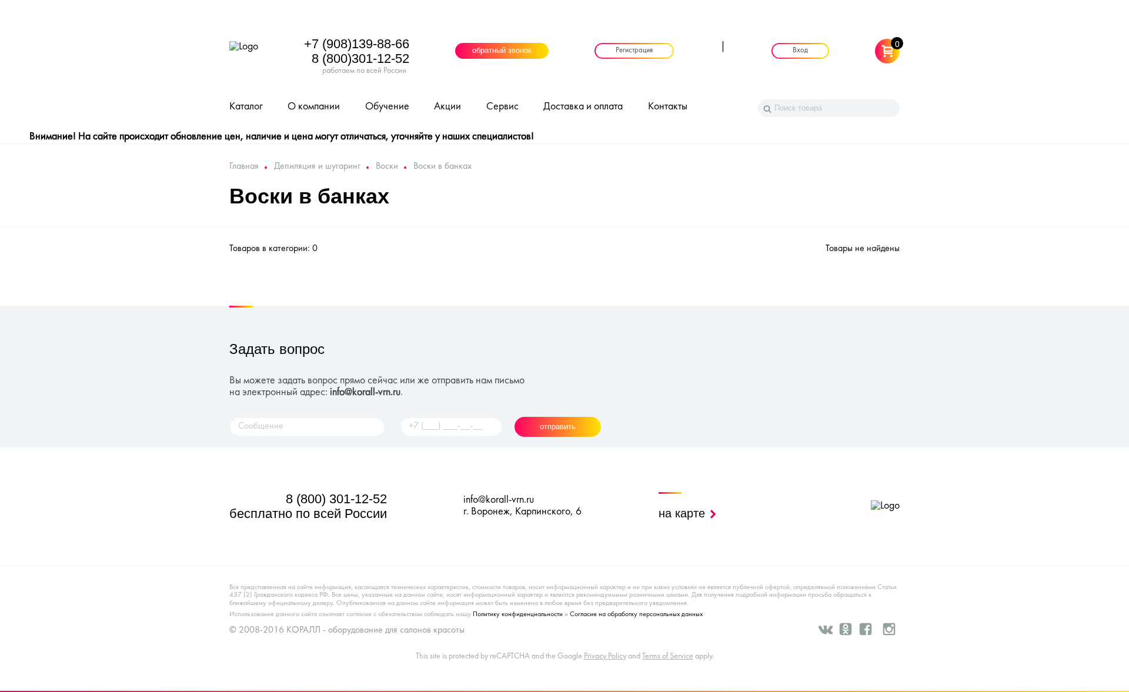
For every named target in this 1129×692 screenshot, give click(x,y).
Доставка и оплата (583, 107)
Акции (447, 107)
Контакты (667, 107)
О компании (314, 107)
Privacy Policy (605, 656)
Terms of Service (667, 656)
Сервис (502, 107)
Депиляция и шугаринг (317, 166)
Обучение (387, 107)
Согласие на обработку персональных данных (636, 614)
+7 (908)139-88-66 (356, 43)
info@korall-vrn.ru (365, 392)
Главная (244, 166)
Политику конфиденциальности (518, 614)
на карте (684, 513)
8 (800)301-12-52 (360, 58)
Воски (387, 166)
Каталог (246, 107)
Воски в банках (442, 166)
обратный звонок (502, 51)
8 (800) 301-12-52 (336, 499)
